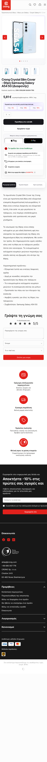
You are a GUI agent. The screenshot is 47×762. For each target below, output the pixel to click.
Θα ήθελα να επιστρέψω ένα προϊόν (17, 603)
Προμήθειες (8, 587)
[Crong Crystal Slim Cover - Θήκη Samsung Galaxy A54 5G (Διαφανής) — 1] (7, 71)
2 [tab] (21, 61)
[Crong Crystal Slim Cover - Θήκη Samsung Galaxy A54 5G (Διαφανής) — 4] (35, 71)
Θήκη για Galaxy (23, 12)
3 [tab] (23, 61)
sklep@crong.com (9, 562)
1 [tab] (19, 61)
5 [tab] (27, 61)
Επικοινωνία (7, 610)
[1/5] (11, 323)
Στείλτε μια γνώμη (23, 357)
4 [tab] (25, 61)
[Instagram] (9, 540)
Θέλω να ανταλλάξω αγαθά (14, 607)
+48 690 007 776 (9, 566)
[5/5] (29, 323)
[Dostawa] (3, 654)
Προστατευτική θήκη (9, 12)
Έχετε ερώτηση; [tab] (38, 185)
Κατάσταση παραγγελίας (12, 592)
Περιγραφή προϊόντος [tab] (9, 185)
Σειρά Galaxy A (35, 12)
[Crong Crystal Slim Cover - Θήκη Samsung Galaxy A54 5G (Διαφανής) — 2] (16, 71)
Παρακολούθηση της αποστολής (15, 596)
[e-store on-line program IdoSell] (23, 669)
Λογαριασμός (9, 618)
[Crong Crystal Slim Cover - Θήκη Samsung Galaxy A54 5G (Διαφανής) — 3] (26, 71)
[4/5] (25, 323)
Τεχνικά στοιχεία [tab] (23, 185)
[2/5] (15, 323)
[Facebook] (4, 540)
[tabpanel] (23, 37)
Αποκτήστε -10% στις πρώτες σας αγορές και (23, 481)
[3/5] (20, 323)
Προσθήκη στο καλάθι (23, 122)
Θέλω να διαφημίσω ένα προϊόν (15, 599)
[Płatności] (4, 644)
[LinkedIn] (14, 540)
